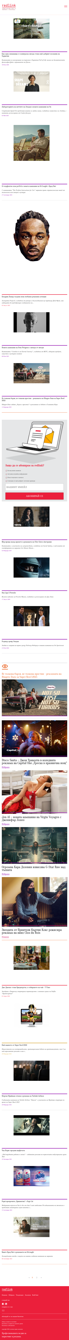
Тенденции (19, 1295)
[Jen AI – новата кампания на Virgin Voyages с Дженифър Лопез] (34, 792)
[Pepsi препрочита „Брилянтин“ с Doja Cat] (34, 1181)
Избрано (11, 1295)
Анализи (28, 1295)
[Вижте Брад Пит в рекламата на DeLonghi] (34, 1232)
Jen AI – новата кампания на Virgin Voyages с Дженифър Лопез (31, 818)
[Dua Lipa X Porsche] (34, 572)
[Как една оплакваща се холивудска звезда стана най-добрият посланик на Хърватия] (34, 33)
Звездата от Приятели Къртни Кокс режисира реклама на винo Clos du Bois (32, 931)
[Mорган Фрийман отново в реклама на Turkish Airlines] (34, 1075)
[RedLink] (9, 7)
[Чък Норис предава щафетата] (34, 1130)
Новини (4, 1295)
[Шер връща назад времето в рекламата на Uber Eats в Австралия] (34, 521)
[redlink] (7, 1289)
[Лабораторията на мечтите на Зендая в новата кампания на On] (34, 86)
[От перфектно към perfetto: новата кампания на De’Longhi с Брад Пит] (34, 151)
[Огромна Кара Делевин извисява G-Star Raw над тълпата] (34, 845)
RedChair (35, 1295)
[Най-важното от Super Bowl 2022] (34, 1021)
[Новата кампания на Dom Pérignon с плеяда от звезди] (34, 327)
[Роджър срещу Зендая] (34, 621)
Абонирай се (34, 496)
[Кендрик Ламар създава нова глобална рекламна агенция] (34, 248)
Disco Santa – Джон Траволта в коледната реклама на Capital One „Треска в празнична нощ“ (34, 761)
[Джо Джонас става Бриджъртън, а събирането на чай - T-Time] (34, 963)
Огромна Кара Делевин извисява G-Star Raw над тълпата (33, 868)
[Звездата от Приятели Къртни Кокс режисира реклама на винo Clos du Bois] (34, 902)
